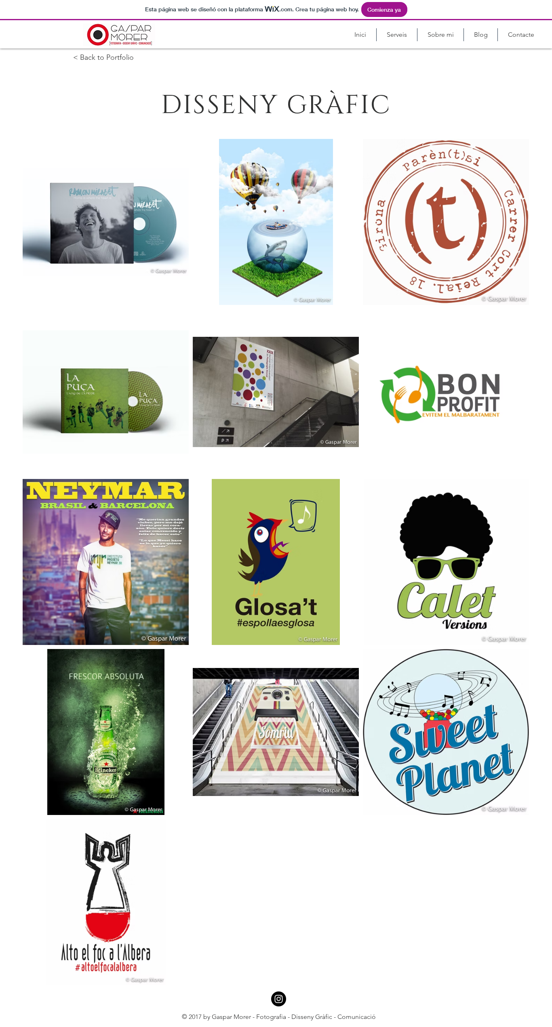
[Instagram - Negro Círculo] (278, 998)
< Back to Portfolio (103, 57)
